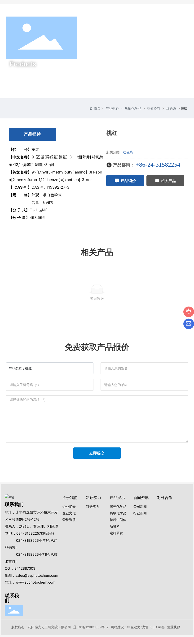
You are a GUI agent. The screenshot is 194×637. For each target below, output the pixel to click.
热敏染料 (153, 108)
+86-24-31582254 (158, 164)
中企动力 (134, 627)
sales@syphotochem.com (36, 575)
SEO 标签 (157, 627)
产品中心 (112, 108)
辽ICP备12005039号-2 (90, 627)
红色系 (171, 108)
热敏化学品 (133, 108)
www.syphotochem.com (35, 582)
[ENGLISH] (185, 37)
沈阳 (144, 627)
